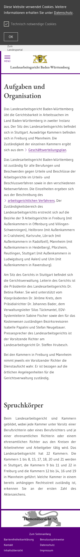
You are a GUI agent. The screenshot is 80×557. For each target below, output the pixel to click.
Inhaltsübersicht (13, 550)
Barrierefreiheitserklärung (19, 539)
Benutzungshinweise (52, 539)
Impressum (46, 550)
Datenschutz (63, 13)
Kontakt (8, 545)
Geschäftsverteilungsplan (47, 150)
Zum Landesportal (15, 47)
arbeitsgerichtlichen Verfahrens (31, 200)
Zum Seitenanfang (40, 534)
